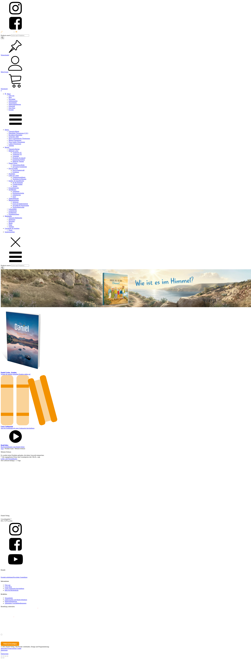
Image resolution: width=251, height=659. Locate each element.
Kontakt (11, 110)
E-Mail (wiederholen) (7, 617)
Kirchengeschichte (18, 193)
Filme (10, 225)
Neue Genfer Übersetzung (17, 142)
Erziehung (16, 172)
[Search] (2, 38)
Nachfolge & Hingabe (19, 179)
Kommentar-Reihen (19, 159)
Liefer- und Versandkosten (9, 459)
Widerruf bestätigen (10, 644)
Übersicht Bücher (14, 149)
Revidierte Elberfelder (15, 135)
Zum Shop (12, 108)
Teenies (15, 186)
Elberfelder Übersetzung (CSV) (18, 133)
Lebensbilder (13, 209)
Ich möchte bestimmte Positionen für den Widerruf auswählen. (24, 634)
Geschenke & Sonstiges (12, 228)
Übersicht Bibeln (14, 131)
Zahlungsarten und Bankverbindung (16, 600)
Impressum (4, 650)
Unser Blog (8, 587)
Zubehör (11, 145)
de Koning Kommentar (20, 167)
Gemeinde (16, 156)
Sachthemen (12, 189)
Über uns (11, 95)
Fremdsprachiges (14, 214)
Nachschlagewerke (18, 207)
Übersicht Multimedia (15, 218)
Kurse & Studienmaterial (20, 204)
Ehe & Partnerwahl (18, 170)
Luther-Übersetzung (15, 144)
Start (2, 448)
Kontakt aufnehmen (7, 577)
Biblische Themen (18, 161)
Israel (14, 197)
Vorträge (11, 226)
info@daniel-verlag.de (24, 32)
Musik (11, 223)
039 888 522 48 (7, 32)
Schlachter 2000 (14, 137)
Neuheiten (12, 174)
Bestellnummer (8, 608)
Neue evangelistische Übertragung (19, 138)
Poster (10, 230)
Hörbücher (12, 219)
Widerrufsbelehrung (15, 104)
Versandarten (13, 103)
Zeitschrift (12, 106)
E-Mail (35, 608)
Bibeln (7, 130)
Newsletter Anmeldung (20, 577)
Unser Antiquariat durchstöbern (14, 588)
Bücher (7, 147)
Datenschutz (4, 654)
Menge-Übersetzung (15, 140)
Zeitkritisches (17, 195)
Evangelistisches (14, 188)
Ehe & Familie (13, 168)
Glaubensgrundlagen (19, 177)
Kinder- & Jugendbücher (16, 181)
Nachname (39, 626)
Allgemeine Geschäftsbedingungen (15, 603)
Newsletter (12, 99)
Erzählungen (12, 212)
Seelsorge (16, 202)
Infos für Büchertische (11, 590)
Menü (9, 94)
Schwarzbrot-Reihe (19, 165)
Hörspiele (12, 221)
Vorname (6, 626)
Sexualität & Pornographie (21, 205)
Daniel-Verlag (13, 163)
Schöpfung (16, 191)
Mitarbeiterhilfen (14, 200)
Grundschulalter (17, 184)
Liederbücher (13, 211)
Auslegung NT (17, 154)
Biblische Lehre (13, 151)
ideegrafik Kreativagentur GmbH (11, 648)
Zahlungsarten (13, 101)
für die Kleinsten (18, 182)
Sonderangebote (10, 232)
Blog (10, 97)
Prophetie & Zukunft (19, 158)
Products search (6, 35)
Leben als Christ (14, 175)
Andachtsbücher (14, 198)
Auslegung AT (17, 152)
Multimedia (8, 216)
